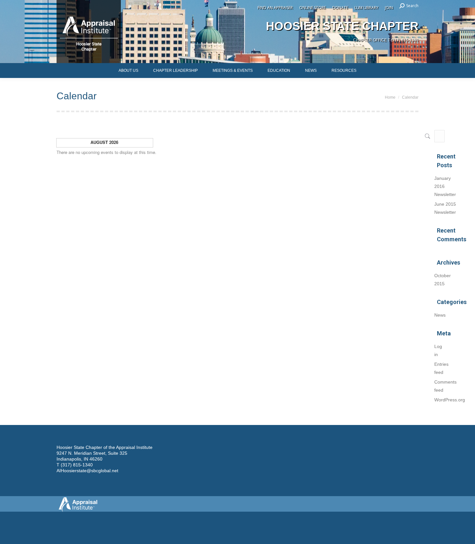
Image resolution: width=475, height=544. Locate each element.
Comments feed (445, 386)
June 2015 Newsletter (445, 208)
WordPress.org (449, 399)
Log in (438, 350)
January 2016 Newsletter (445, 186)
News (440, 315)
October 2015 (442, 279)
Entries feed (441, 368)
